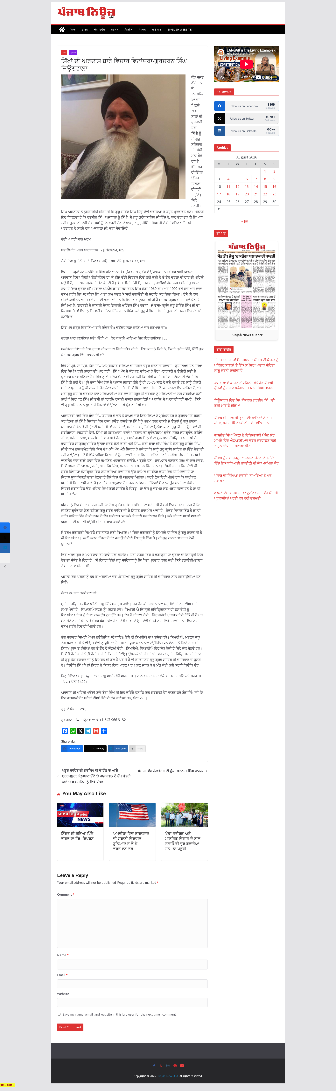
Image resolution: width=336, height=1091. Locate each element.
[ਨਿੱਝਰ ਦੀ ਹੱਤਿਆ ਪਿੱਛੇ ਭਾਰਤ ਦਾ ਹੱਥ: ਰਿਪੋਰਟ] (80, 805)
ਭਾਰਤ (85, 29)
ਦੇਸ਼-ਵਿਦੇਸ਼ (99, 29)
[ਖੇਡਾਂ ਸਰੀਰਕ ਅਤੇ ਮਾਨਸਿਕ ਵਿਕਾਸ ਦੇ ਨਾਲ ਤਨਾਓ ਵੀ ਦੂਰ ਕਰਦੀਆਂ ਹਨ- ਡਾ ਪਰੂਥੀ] (184, 805)
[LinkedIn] (5, 548)
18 (228, 194)
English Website (180, 29)
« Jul (244, 221)
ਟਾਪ (64, 52)
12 (237, 186)
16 (274, 186)
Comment (65, 894)
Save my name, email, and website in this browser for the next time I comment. (120, 1014)
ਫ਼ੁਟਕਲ (114, 29)
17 (219, 194)
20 (247, 194)
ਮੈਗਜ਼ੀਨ (128, 29)
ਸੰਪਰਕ (142, 29)
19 (237, 194)
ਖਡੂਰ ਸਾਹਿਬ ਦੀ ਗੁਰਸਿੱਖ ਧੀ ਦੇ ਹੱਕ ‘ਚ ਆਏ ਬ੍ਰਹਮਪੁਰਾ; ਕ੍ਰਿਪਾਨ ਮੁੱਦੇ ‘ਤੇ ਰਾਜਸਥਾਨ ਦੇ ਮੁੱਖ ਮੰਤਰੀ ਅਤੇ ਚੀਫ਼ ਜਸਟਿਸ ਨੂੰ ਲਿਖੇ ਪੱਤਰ (96, 776)
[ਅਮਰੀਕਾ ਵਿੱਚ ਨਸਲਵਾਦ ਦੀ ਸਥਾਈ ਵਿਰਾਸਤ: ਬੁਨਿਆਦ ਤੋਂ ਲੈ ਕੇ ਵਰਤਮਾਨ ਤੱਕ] (132, 805)
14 (256, 186)
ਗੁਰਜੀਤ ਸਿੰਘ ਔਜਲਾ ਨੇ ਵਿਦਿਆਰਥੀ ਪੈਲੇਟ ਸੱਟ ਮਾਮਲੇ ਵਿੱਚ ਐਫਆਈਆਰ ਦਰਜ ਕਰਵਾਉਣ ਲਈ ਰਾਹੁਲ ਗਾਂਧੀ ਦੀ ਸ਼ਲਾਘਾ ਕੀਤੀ (245, 440)
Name (63, 955)
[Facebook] (5, 527)
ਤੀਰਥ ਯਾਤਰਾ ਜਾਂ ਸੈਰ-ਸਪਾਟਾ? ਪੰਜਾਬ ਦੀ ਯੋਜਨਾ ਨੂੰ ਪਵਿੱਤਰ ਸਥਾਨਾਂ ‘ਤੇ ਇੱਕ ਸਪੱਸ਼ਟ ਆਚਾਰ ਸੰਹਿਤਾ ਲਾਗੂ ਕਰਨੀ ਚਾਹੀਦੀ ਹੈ (246, 365)
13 (247, 186)
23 (274, 194)
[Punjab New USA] (61, 29)
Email (62, 975)
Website (63, 994)
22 (265, 194)
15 (265, 186)
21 (256, 194)
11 (228, 186)
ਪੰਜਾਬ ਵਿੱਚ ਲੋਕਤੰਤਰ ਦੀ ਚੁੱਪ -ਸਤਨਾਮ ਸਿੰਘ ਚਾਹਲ (170, 770)
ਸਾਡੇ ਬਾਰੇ (156, 29)
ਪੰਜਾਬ (73, 29)
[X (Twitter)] (5, 538)
